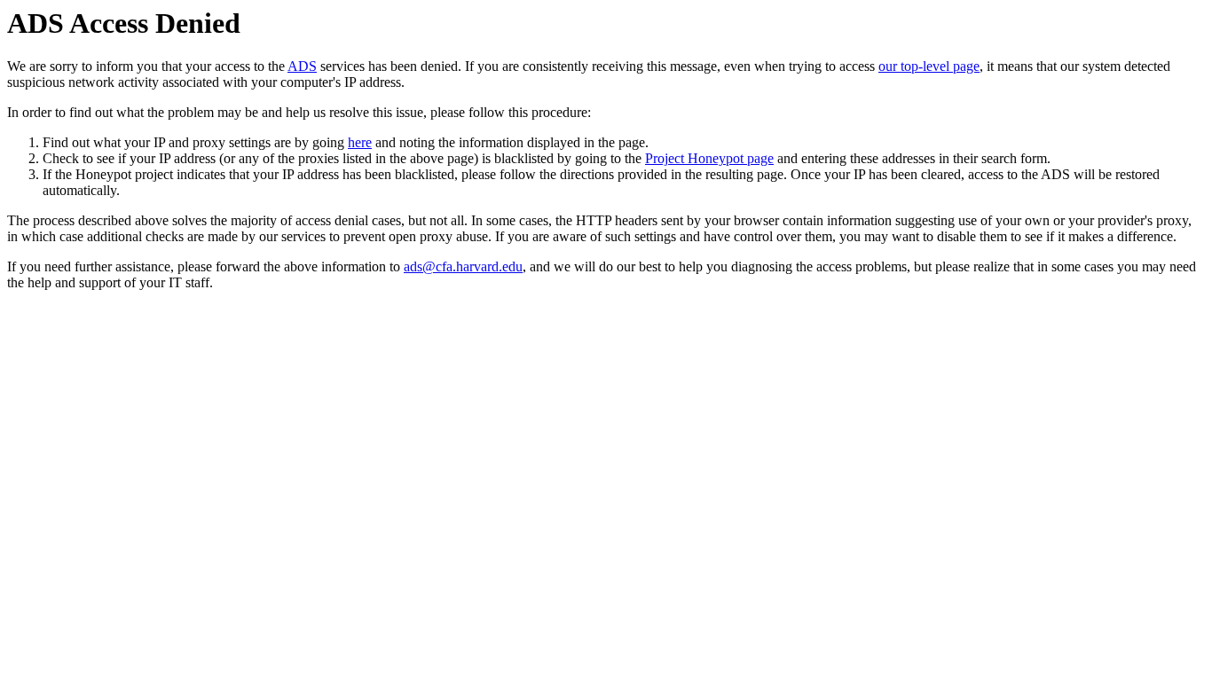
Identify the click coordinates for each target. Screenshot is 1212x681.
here (360, 142)
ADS (302, 66)
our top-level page (929, 66)
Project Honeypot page (709, 158)
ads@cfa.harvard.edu (463, 266)
